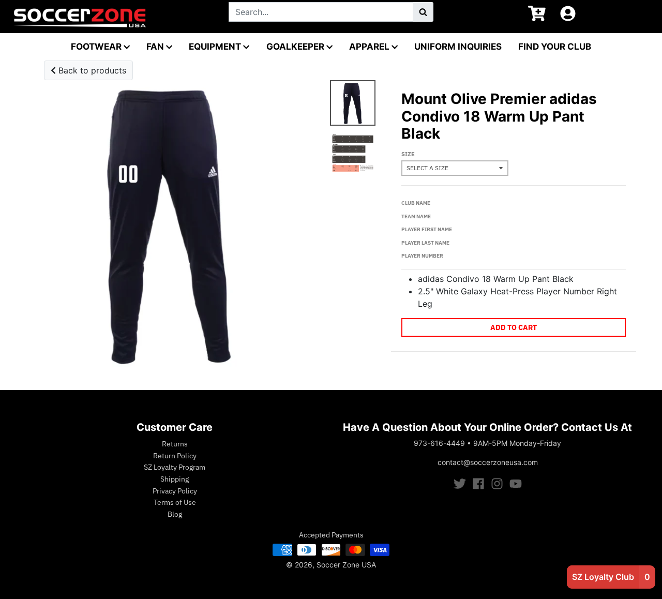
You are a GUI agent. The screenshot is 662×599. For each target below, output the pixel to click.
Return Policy (175, 455)
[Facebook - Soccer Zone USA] (478, 483)
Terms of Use (175, 502)
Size (408, 154)
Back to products (91, 70)
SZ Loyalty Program (174, 467)
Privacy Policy (175, 491)
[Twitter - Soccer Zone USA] (460, 483)
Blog (175, 514)
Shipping (174, 479)
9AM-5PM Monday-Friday (517, 443)
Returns (175, 443)
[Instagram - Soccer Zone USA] (497, 483)
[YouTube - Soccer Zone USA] (515, 483)
